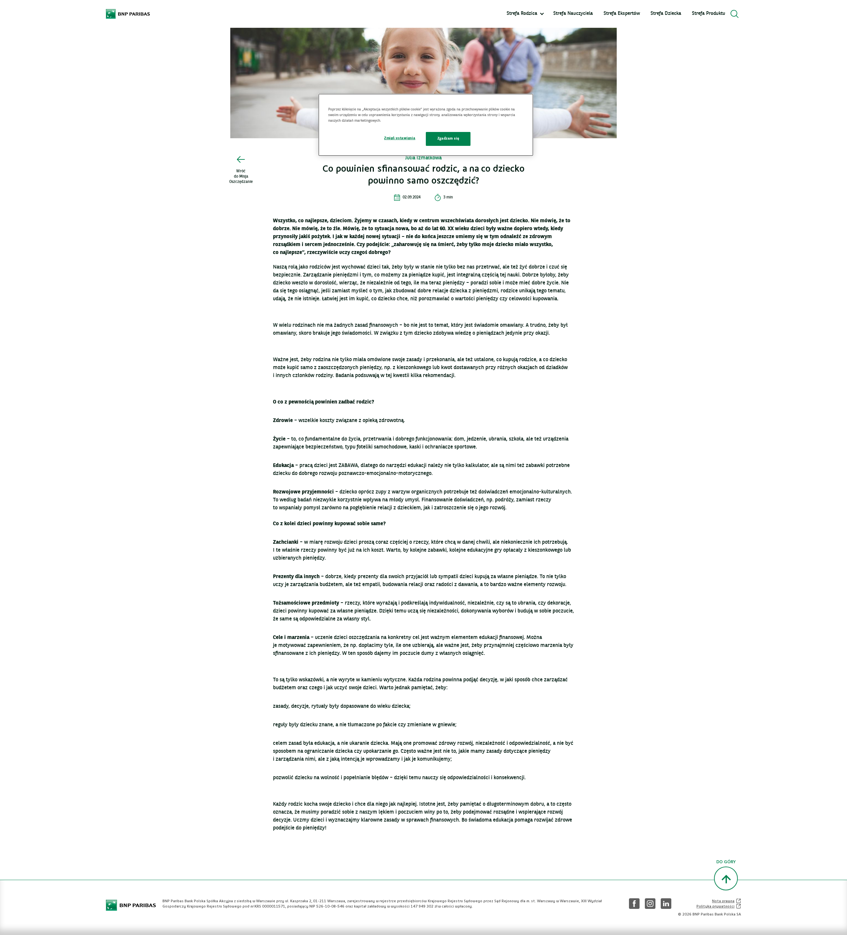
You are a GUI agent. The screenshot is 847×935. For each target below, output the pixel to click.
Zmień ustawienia (399, 138)
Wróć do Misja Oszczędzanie (241, 176)
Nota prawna (726, 901)
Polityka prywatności (718, 906)
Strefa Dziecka (665, 13)
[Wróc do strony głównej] (128, 14)
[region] (425, 125)
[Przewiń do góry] (726, 878)
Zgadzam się (448, 139)
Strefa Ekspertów (621, 13)
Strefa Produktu (708, 13)
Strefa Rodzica (522, 13)
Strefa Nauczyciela (573, 13)
